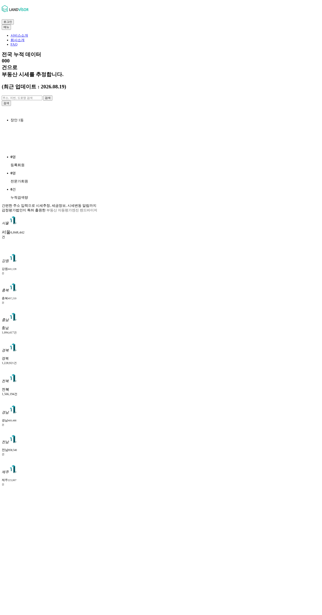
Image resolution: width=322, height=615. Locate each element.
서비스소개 (19, 35)
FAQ (14, 44)
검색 (48, 98)
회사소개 (18, 40)
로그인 (8, 21)
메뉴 (6, 27)
